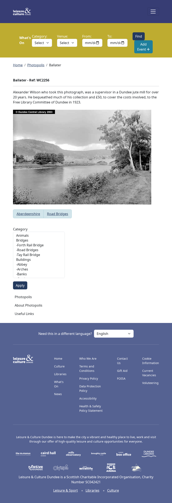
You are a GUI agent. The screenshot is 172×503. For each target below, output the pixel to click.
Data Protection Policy (90, 388)
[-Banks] (39, 274)
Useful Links (24, 313)
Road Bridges (57, 214)
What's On (59, 384)
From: (86, 36)
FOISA (121, 378)
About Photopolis (28, 305)
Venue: (62, 36)
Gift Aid (122, 371)
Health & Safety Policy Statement (91, 408)
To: (109, 36)
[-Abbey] (39, 264)
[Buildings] (39, 259)
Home (18, 65)
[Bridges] (39, 240)
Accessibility (88, 398)
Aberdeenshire (28, 214)
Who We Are (87, 359)
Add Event (142, 47)
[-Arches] (39, 269)
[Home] (23, 11)
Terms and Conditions (86, 368)
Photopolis (35, 65)
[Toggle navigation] (153, 11)
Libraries (60, 374)
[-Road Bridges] (39, 250)
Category (20, 229)
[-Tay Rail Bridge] (39, 254)
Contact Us (122, 361)
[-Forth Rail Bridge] (39, 245)
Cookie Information (150, 361)
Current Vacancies (149, 373)
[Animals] (39, 235)
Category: (39, 36)
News (58, 394)
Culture (59, 366)
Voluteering (150, 383)
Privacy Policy (88, 378)
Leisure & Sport (65, 490)
